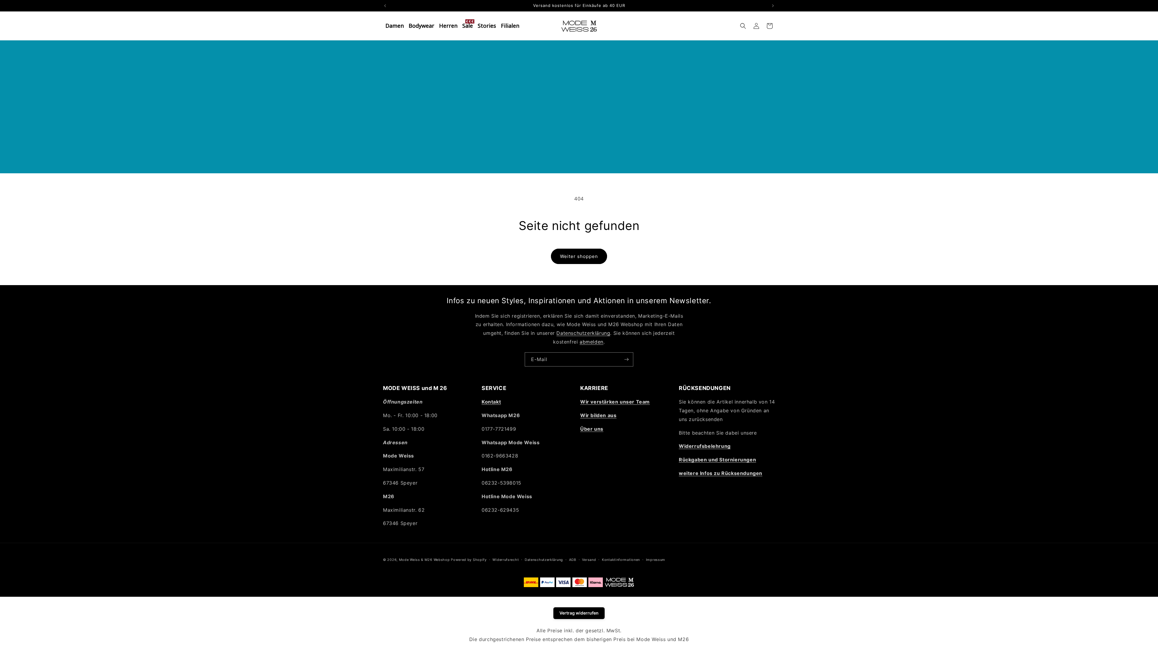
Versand (589, 560)
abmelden (591, 342)
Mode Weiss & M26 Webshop (424, 560)
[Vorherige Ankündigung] (385, 5)
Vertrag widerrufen (579, 612)
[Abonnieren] (626, 359)
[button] (743, 26)
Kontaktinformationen (621, 560)
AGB (572, 560)
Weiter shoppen (579, 256)
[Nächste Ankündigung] (773, 5)
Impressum (655, 560)
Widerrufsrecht (505, 560)
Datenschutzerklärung (583, 333)
